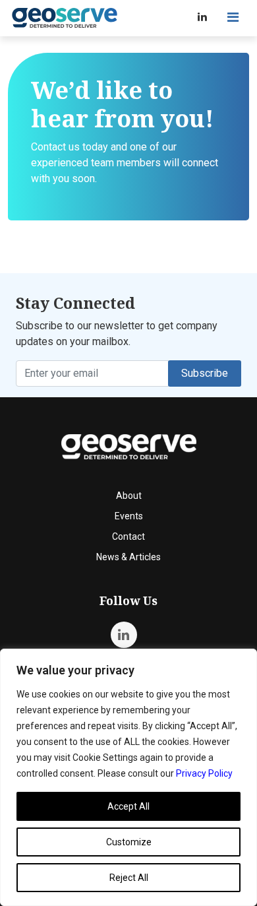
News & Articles (128, 557)
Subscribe (204, 373)
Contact (128, 536)
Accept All (128, 806)
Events (129, 516)
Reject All (128, 877)
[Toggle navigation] (233, 17)
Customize (129, 842)
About (129, 495)
